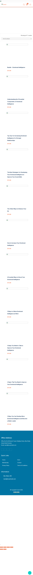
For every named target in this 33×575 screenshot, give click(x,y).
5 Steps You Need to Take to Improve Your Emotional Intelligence (15, 348)
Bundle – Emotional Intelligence (16, 67)
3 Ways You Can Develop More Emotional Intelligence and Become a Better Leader (17, 419)
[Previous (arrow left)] (1, 549)
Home (3, 460)
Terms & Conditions (22, 465)
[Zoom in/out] (11, 547)
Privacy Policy (5, 465)
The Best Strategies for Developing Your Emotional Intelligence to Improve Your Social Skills (17, 175)
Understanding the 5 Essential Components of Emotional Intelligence (15, 102)
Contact (19, 462)
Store (18, 460)
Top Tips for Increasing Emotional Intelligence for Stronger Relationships (17, 138)
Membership (5, 462)
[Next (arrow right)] (4, 549)
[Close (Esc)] (1, 547)
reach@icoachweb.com (9, 479)
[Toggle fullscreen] (8, 547)
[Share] (4, 547)
